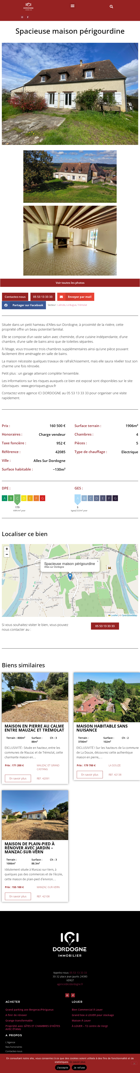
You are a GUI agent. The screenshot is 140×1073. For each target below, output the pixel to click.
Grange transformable (19, 1020)
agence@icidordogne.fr (70, 984)
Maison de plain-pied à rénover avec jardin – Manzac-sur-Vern (30, 848)
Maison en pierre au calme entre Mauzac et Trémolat (34, 728)
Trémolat (82, 305)
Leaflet (114, 615)
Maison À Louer (81, 1020)
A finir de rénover (16, 1015)
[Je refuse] (134, 1063)
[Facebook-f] (28, 17)
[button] (73, 6)
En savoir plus (77, 1061)
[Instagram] (22, 17)
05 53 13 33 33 (78, 972)
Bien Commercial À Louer (87, 1009)
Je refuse (79, 1067)
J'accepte (62, 1067)
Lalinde (61, 305)
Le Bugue (71, 305)
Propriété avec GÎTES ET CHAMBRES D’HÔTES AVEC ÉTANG (32, 1027)
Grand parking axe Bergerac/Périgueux (29, 1009)
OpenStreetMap (129, 615)
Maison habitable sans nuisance (102, 728)
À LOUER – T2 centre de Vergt (90, 1026)
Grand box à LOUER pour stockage (93, 1015)
